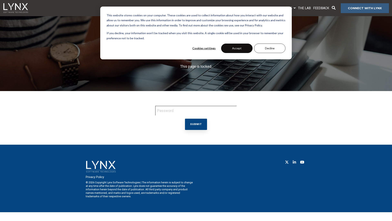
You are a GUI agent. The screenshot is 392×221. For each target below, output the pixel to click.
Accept (237, 48)
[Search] (334, 8)
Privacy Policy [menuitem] (95, 177)
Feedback (321, 8)
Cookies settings (204, 48)
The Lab (304, 8)
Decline (270, 48)
